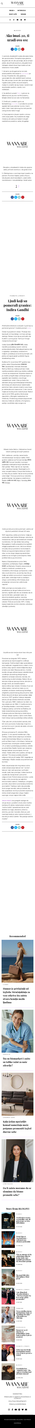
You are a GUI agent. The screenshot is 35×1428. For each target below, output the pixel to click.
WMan (23, 14)
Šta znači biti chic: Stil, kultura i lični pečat (22, 1276)
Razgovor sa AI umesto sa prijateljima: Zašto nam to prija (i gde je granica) (24, 1333)
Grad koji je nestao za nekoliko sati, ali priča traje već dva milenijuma (23, 1220)
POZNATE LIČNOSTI (17, 295)
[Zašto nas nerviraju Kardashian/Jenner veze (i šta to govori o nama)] (8, 1352)
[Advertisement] (15, 219)
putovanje (24, 73)
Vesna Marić (6, 800)
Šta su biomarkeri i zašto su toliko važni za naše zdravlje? (16, 1062)
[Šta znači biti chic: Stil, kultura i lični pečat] (8, 1277)
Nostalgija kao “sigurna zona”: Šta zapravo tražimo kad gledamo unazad (23, 1371)
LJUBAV (5, 984)
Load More (17, 925)
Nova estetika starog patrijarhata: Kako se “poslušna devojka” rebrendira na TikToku (24, 1314)
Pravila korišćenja (17, 1404)
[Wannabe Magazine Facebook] (14, 20)
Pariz (19, 93)
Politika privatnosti (17, 1401)
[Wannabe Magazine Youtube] (17, 20)
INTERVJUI (22, 10)
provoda (14, 104)
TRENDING (19, 1308)
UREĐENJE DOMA (9, 1117)
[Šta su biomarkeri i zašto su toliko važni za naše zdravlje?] (17, 1031)
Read (11, 10)
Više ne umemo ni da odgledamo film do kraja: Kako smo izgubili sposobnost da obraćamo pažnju (24, 1258)
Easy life (13, 14)
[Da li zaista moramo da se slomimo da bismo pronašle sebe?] (17, 1160)
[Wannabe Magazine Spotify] (21, 20)
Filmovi (19, 1214)
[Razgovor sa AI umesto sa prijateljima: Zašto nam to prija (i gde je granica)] (8, 1334)
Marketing (17, 1394)
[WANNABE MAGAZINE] (17, 1388)
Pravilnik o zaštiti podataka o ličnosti (17, 1397)
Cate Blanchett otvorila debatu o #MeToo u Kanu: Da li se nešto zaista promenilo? (23, 1295)
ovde (29, 328)
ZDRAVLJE (6, 1054)
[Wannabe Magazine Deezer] (25, 20)
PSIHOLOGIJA (21, 1327)
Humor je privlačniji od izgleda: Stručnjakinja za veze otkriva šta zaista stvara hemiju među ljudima (16, 995)
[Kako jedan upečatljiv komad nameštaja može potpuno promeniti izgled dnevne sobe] (17, 1094)
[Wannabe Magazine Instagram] (10, 20)
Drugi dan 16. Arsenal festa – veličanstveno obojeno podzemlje (23, 1239)
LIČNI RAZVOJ (8, 1183)
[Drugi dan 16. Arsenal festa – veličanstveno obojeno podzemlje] (8, 1239)
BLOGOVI (17, 30)
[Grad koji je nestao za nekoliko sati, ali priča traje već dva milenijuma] (8, 1220)
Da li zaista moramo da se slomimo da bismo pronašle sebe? (17, 1191)
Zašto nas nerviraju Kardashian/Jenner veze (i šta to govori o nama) (24, 1352)
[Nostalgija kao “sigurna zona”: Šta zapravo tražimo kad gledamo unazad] (8, 1371)
